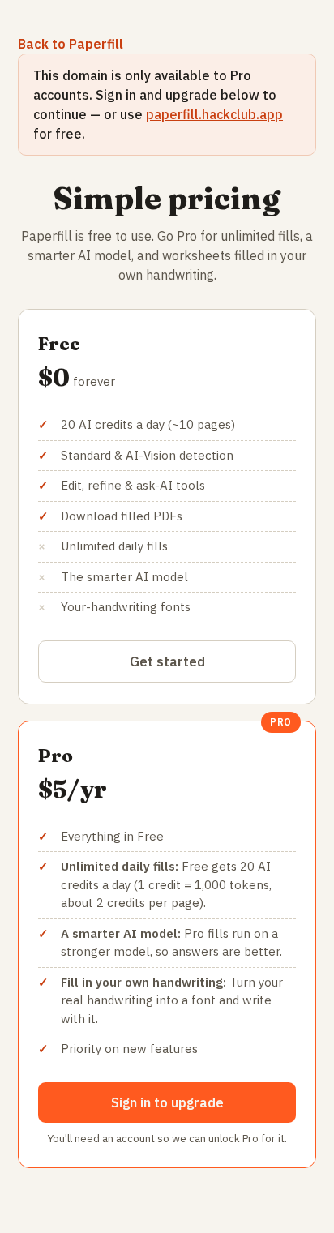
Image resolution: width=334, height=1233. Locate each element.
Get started (167, 661)
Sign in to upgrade (167, 1102)
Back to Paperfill (70, 44)
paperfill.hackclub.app (214, 114)
